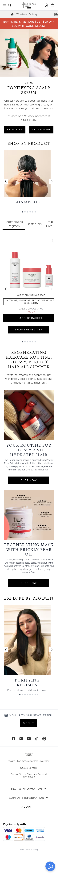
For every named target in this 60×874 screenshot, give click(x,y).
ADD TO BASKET (31, 318)
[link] (46, 5)
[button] (50, 866)
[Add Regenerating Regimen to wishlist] (53, 241)
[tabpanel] (28, 289)
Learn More (41, 129)
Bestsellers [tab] (34, 224)
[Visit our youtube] (29, 738)
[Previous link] (5, 181)
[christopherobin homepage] (29, 5)
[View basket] (52, 5)
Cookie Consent (28, 768)
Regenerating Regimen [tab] (13, 224)
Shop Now (15, 129)
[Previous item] (5, 289)
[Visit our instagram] (21, 738)
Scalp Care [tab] (49, 224)
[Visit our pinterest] (44, 738)
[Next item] (51, 289)
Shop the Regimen (29, 329)
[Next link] (51, 181)
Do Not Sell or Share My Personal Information (29, 775)
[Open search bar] (9, 5)
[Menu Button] (3, 5)
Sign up (28, 723)
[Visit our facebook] (13, 738)
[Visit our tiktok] (36, 738)
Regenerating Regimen (30, 295)
